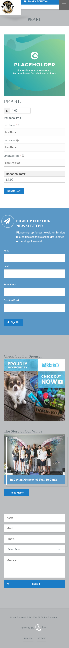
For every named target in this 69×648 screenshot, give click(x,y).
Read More (17, 492)
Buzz (45, 627)
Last (6, 266)
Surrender (28, 638)
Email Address (12, 155)
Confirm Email (11, 300)
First (6, 250)
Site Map (41, 638)
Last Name (10, 140)
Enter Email (10, 284)
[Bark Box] (34, 389)
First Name (10, 125)
